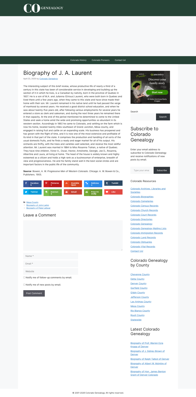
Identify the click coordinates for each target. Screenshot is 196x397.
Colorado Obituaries (141, 242)
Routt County (138, 315)
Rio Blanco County (140, 310)
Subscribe (162, 170)
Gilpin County (138, 292)
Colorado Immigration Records (147, 233)
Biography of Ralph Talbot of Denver (150, 359)
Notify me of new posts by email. (43, 284)
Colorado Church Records (144, 210)
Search (134, 111)
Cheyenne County (140, 274)
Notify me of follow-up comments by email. (49, 277)
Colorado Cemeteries (142, 201)
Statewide (136, 319)
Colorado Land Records (143, 237)
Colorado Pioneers (100, 60)
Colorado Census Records (144, 205)
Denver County (138, 283)
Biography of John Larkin (37, 205)
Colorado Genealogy (141, 224)
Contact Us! (120, 60)
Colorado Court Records (143, 215)
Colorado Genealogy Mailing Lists (148, 228)
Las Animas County (141, 301)
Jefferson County (140, 297)
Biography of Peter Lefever (38, 208)
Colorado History (78, 60)
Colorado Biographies (142, 196)
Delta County (137, 279)
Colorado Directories (141, 219)
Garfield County (139, 288)
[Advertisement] (98, 36)
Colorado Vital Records (143, 246)
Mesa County (32, 202)
